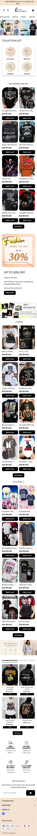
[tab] (17, 33)
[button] (4, 10)
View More (18, 227)
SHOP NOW (10, 293)
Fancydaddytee (11, 833)
